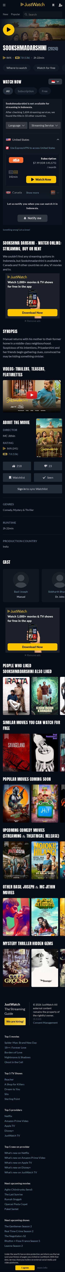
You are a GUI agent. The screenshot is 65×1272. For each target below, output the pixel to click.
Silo (7, 1094)
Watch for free (46, 67)
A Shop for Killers (14, 1084)
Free (45, 91)
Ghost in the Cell (14, 1062)
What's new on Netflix (17, 1152)
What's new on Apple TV (18, 1162)
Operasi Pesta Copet (16, 1204)
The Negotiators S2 (15, 1236)
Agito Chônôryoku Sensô (18, 1189)
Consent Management (45, 1022)
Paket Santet (11, 1208)
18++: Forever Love (15, 1047)
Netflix (8, 1116)
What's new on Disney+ (18, 1167)
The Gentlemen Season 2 (18, 1226)
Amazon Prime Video (16, 1120)
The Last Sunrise (14, 1194)
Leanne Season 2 (14, 1245)
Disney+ (9, 1130)
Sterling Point (12, 1098)
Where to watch (16, 67)
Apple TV (10, 1125)
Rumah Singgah (13, 1199)
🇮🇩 (53, 81)
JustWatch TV (12, 1135)
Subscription (26, 91)
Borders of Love (13, 1052)
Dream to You (12, 1089)
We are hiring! (15, 1021)
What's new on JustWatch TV (21, 1172)
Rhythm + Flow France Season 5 (22, 1240)
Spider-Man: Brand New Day (21, 1042)
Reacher (9, 1079)
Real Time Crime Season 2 (19, 1231)
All (8, 91)
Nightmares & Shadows (18, 1057)
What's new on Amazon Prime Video (25, 1157)
